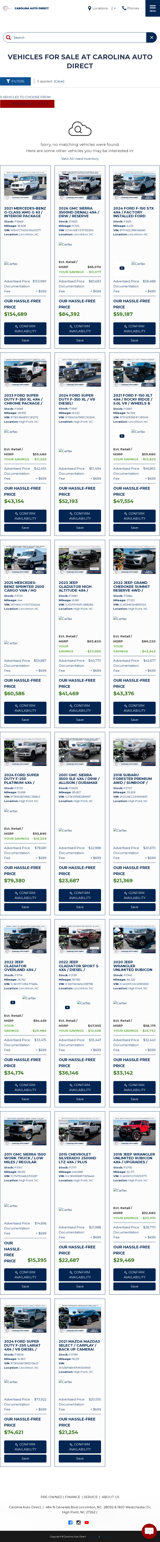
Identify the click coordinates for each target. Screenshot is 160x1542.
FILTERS (17, 81)
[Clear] (59, 81)
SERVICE (91, 1497)
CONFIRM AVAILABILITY (25, 328)
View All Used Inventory (80, 159)
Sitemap (105, 1536)
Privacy (94, 1536)
